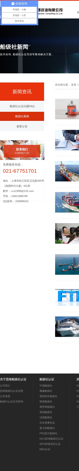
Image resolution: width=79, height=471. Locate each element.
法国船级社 (46, 417)
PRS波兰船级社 (49, 433)
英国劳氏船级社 (49, 396)
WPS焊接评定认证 (50, 443)
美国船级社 (46, 412)
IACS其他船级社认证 (51, 438)
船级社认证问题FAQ (22, 106)
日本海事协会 (47, 422)
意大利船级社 (47, 428)
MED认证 (45, 449)
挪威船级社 (46, 390)
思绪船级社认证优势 (11, 390)
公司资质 (5, 396)
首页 (73, 84)
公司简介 (5, 385)
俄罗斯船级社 (47, 406)
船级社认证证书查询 (11, 401)
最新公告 (22, 126)
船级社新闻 (22, 116)
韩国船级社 (46, 401)
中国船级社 (46, 385)
